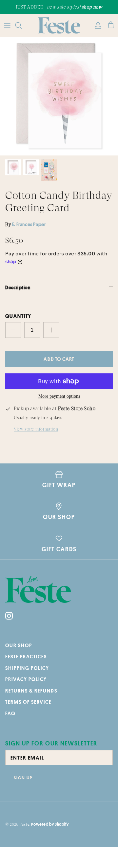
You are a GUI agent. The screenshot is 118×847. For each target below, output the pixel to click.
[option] (59, 96)
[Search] (21, 25)
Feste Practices (26, 656)
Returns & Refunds (31, 691)
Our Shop (18, 645)
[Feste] (59, 25)
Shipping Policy (27, 668)
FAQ (10, 713)
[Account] (96, 25)
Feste (24, 824)
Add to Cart (59, 359)
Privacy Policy (26, 679)
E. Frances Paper (29, 224)
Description (17, 287)
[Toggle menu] (7, 25)
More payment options (59, 396)
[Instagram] (9, 616)
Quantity (18, 316)
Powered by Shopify (50, 824)
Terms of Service (28, 702)
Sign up (23, 777)
